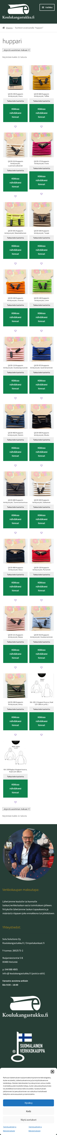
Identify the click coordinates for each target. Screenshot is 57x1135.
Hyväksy (29, 1102)
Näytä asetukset (28, 1119)
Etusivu (9, 27)
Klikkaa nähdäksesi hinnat (15, 112)
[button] (52, 1071)
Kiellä (28, 1111)
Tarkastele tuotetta (15, 101)
